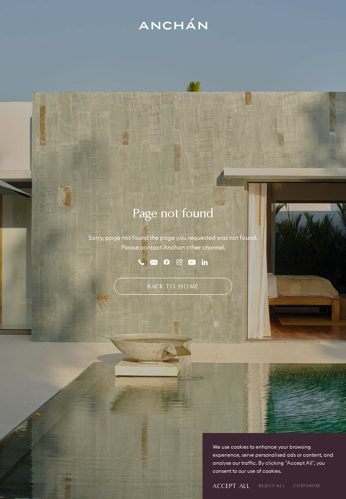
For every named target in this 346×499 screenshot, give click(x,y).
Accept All (231, 486)
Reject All (272, 485)
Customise (307, 485)
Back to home (173, 286)
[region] (274, 466)
